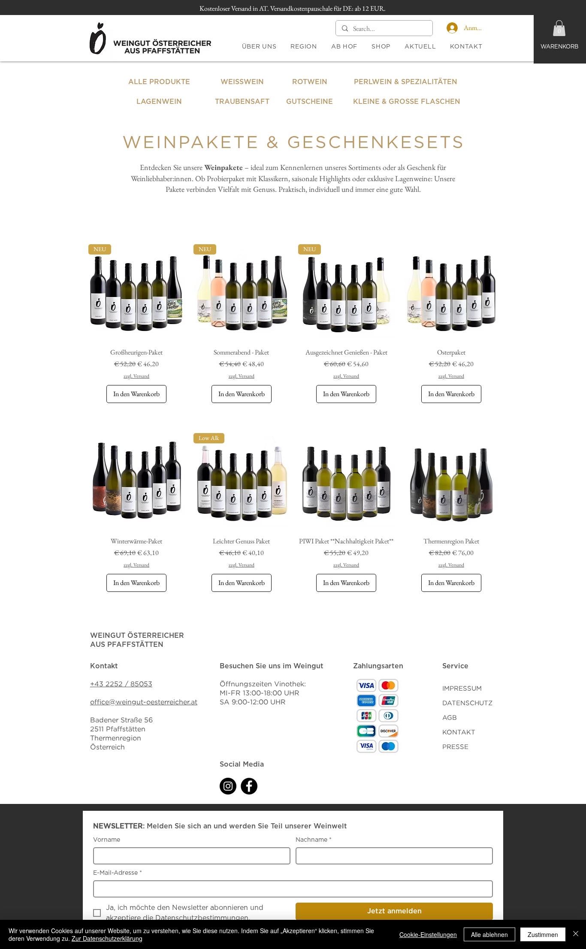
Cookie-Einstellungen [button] (428, 934)
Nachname (314, 840)
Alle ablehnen (489, 934)
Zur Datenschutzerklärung (107, 938)
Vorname (106, 840)
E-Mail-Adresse (117, 873)
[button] (559, 28)
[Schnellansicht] (451, 292)
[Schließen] (576, 934)
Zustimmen (543, 934)
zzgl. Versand (136, 376)
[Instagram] (228, 786)
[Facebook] (249, 786)
